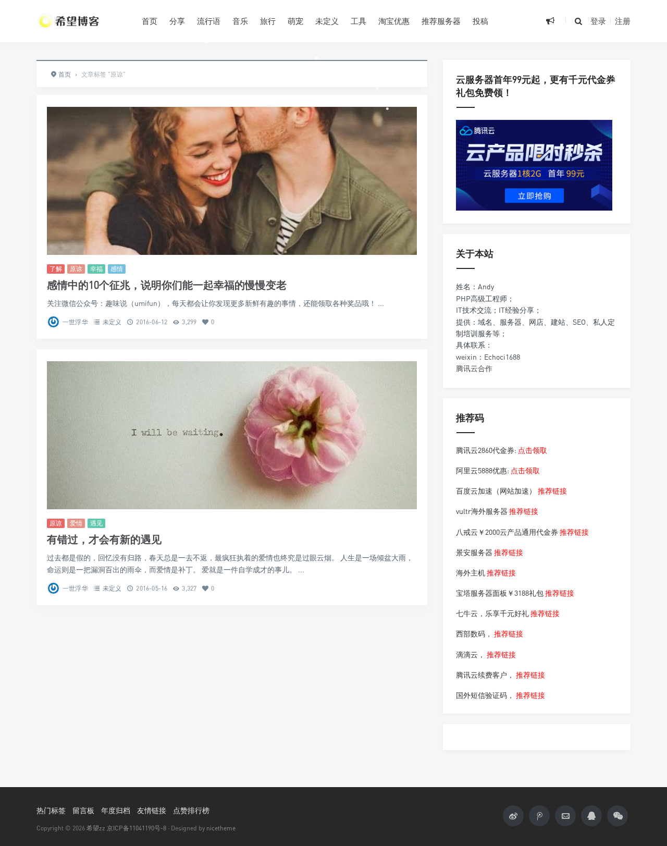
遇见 (96, 523)
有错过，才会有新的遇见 (104, 539)
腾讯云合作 (474, 368)
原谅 (76, 269)
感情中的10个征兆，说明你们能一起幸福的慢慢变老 (167, 284)
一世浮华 (75, 322)
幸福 (96, 269)
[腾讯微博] (539, 815)
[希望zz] (81, 21)
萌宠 (295, 21)
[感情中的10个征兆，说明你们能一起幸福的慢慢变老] (232, 181)
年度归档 (115, 810)
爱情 (76, 523)
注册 (623, 21)
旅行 (268, 21)
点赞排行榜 (191, 810)
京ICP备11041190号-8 (136, 828)
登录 (598, 21)
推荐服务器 (441, 21)
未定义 (327, 21)
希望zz (96, 828)
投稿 (480, 21)
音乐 (240, 21)
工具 (358, 21)
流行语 (208, 21)
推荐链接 (552, 490)
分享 (177, 21)
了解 (56, 269)
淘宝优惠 (394, 21)
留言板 (83, 810)
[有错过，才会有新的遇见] (232, 435)
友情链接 (151, 810)
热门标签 (51, 810)
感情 (116, 269)
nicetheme (221, 828)
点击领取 (532, 450)
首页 (149, 21)
